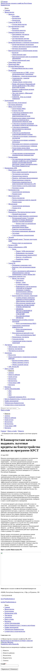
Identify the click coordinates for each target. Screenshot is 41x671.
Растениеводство (13, 190)
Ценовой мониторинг (19, 214)
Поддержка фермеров (15, 104)
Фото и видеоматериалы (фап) (26, 335)
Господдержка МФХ (19, 108)
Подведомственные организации (23, 44)
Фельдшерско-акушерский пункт (23, 333)
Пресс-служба (9, 368)
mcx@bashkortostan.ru (8, 599)
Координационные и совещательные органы (22, 50)
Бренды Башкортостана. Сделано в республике (20, 399)
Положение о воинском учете (21, 265)
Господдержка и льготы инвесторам (24, 186)
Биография (15, 16)
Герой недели (12, 377)
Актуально (15, 233)
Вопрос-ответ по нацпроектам (26, 223)
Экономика (12, 210)
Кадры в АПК (13, 245)
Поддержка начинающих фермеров (23, 231)
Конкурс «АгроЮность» (24, 257)
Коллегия (15, 52)
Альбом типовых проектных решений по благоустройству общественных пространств (25, 299)
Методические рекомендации (25, 303)
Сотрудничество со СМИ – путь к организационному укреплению (23, 73)
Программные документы (20, 34)
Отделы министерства (19, 24)
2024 (9, 395)
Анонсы (11, 372)
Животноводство (14, 196)
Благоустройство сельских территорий (24, 295)
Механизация (12, 204)
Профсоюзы (12, 70)
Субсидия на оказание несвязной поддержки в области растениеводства (24, 124)
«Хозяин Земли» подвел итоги (22, 82)
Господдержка (9, 100)
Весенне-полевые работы (20, 360)
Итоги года (12, 355)
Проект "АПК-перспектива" (25, 251)
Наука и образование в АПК (17, 247)
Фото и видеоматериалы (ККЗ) (26, 323)
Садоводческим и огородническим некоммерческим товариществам (23, 154)
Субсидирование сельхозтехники (23, 235)
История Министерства (16, 66)
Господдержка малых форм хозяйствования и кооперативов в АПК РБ (25, 149)
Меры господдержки (15, 106)
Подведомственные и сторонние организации (23, 42)
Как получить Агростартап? (17, 102)
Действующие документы (16, 347)
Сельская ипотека (18, 339)
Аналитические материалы (21, 192)
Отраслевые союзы (14, 62)
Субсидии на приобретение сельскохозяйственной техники (22, 133)
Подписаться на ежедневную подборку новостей (17, 640)
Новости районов (14, 374)
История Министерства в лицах (22, 68)
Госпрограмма (13, 157)
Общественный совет (19, 54)
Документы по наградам (16, 351)
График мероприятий (11, 401)
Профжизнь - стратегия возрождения (24, 76)
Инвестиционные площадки (21, 180)
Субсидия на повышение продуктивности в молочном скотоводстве (21, 128)
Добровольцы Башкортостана (14, 403)
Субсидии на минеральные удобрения (24, 146)
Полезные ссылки (18, 188)
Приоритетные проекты (20, 176)
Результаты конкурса (19, 30)
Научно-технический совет (21, 60)
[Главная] (4, 1)
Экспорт (11, 237)
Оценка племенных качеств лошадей (24, 200)
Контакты (11, 384)
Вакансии (15, 28)
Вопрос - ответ (21, 282)
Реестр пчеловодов (18, 198)
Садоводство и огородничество (15, 405)
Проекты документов (15, 349)
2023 (9, 393)
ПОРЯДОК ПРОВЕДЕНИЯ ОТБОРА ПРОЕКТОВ (25, 306)
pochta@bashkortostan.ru (8, 602)
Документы (20, 280)
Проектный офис (14, 64)
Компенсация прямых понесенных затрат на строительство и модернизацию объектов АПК (23, 119)
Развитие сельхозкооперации (21, 229)
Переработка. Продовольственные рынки (21, 212)
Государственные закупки (20, 38)
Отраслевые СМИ (14, 382)
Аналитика (8, 353)
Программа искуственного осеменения (25, 144)
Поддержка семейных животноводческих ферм (20, 226)
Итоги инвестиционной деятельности (24, 172)
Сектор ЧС (11, 263)
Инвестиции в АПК (14, 170)
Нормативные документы (20, 337)
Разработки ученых (22, 259)
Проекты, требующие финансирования (25, 178)
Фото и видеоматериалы (24, 293)
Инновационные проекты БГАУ (26, 255)
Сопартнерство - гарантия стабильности (20, 79)
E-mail (3, 664)
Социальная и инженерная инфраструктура (21, 326)
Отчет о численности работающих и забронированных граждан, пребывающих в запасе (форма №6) (24, 272)
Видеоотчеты (16, 18)
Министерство (9, 12)
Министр (11, 14)
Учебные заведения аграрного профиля (25, 46)
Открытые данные (18, 36)
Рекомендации (17, 194)
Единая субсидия (17, 110)
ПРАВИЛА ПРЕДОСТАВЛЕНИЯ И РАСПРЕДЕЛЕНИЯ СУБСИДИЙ (24, 311)
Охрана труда (16, 208)
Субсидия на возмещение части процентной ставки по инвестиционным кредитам (22, 114)
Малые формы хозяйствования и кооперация (22, 216)
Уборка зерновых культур (20, 362)
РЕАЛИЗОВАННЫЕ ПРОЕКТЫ (23, 317)
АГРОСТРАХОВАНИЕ (12, 389)
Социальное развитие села (17, 276)
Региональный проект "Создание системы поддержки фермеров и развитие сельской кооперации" (23, 219)
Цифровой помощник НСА (17, 397)
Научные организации (19, 48)
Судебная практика (22, 284)
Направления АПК (11, 168)
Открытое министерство (16, 32)
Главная (7, 10)
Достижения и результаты (20, 174)
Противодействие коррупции (21, 40)
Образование (16, 261)
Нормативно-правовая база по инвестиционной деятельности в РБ (24, 183)
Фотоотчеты (16, 20)
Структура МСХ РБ (14, 22)
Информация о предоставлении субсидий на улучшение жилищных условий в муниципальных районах (26, 289)
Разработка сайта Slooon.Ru (10, 644)
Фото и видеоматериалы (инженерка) (24, 330)
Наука (14, 249)
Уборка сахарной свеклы (20, 364)
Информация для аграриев (24, 253)
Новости (11, 370)
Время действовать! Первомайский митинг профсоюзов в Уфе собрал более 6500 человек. (23, 85)
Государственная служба (16, 26)
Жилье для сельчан (18, 278)
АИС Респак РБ (13, 366)
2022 (9, 391)
